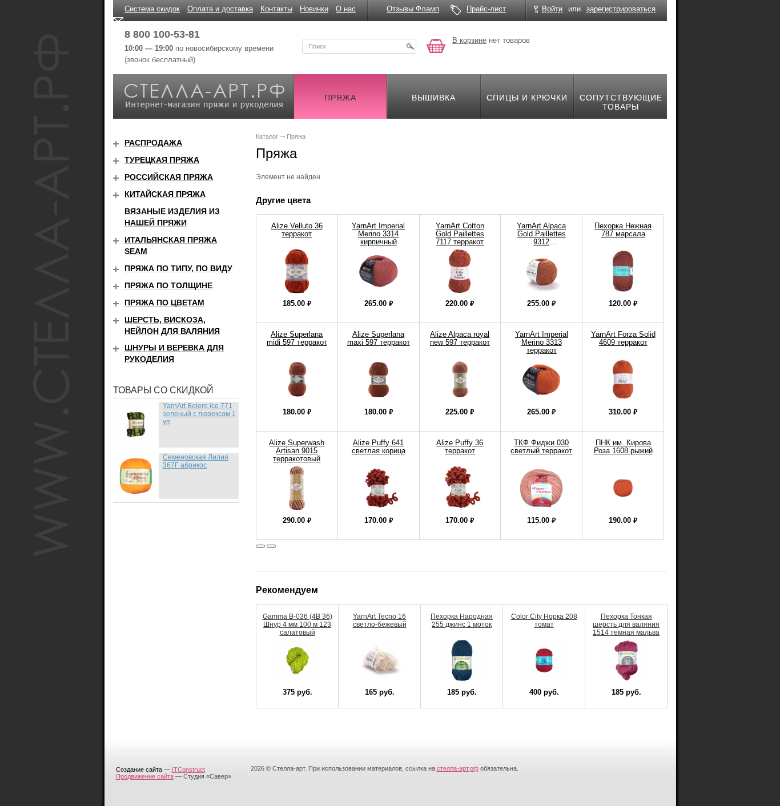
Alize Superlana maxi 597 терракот (378, 338)
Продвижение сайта (145, 776)
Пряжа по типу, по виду (178, 268)
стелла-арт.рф (458, 768)
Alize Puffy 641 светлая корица (378, 446)
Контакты (276, 9)
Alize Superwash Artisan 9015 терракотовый (296, 450)
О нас (346, 9)
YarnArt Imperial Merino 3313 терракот (541, 342)
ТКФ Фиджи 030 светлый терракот (541, 446)
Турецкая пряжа (161, 159)
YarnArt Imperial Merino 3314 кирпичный (378, 233)
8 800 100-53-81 (162, 34)
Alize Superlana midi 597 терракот (297, 338)
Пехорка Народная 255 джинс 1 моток (462, 620)
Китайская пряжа (165, 194)
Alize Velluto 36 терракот (297, 229)
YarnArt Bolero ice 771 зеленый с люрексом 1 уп (199, 414)
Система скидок (152, 9)
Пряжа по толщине (168, 285)
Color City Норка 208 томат (544, 620)
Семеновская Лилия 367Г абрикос (195, 461)
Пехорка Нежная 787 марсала (623, 229)
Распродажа (153, 142)
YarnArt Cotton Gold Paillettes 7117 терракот (460, 233)
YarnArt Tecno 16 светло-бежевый (380, 620)
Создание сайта (139, 769)
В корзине (469, 40)
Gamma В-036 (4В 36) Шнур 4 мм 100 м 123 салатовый (297, 624)
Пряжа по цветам (164, 302)
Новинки (314, 9)
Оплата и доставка (220, 9)
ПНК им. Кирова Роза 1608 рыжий (623, 446)
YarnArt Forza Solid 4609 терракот (623, 338)
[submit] (410, 46)
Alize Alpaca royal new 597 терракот (460, 338)
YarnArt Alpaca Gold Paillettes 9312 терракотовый (541, 237)
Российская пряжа (168, 177)
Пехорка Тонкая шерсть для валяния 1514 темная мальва (626, 624)
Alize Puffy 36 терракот (459, 446)
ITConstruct (188, 769)
